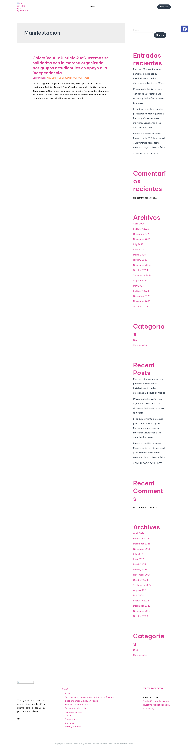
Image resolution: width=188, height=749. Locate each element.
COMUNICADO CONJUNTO (147, 153)
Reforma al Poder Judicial (78, 704)
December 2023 (141, 296)
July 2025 (138, 244)
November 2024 (142, 265)
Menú (92, 7)
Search (136, 30)
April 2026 (139, 223)
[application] (96, 6)
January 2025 (140, 259)
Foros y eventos (73, 726)
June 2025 (138, 249)
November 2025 (142, 239)
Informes (69, 722)
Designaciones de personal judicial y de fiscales (89, 697)
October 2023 (140, 306)
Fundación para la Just (154, 701)
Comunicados (39, 77)
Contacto (69, 715)
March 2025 (139, 254)
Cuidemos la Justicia (75, 708)
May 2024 (138, 285)
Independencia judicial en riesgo (81, 700)
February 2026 (141, 228)
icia (167, 701)
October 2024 (140, 270)
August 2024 (140, 280)
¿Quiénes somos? (73, 711)
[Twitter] (18, 718)
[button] (184, 29)
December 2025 (141, 234)
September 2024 (142, 275)
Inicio (67, 693)
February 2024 (141, 290)
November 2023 (142, 301)
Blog (135, 340)
